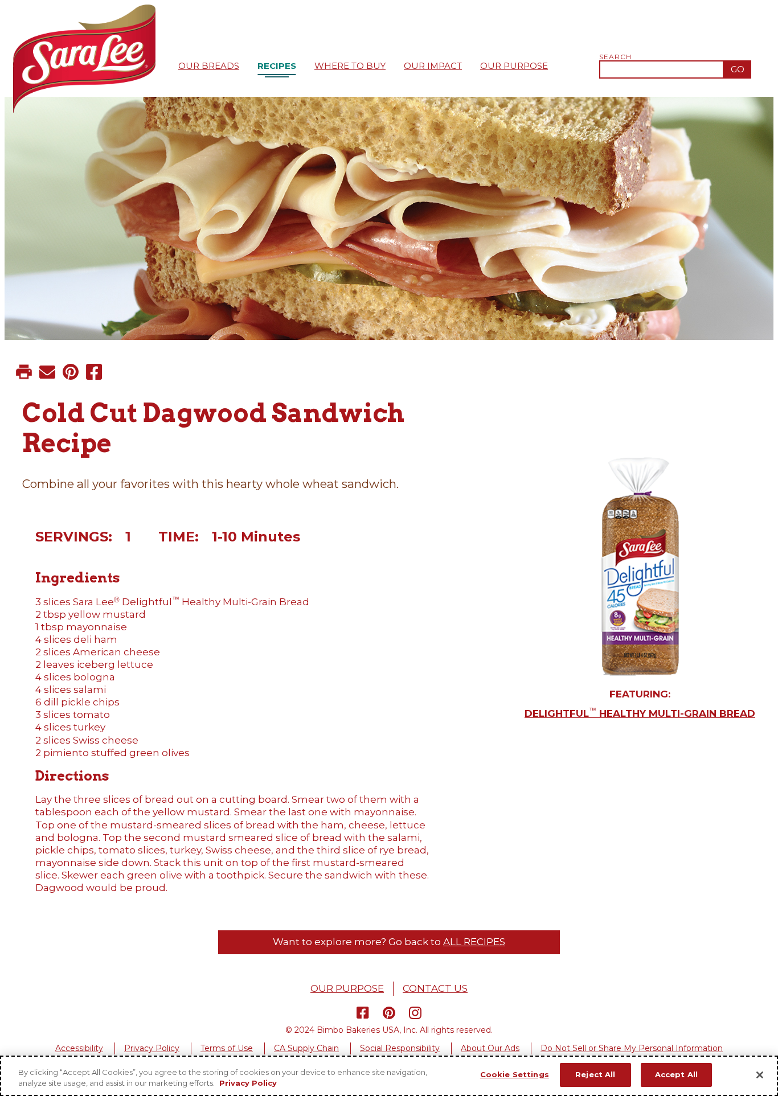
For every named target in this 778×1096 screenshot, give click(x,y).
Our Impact (433, 65)
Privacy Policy (151, 1048)
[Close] (759, 1074)
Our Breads (208, 65)
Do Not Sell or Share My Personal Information (631, 1048)
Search (615, 56)
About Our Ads (490, 1048)
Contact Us (435, 988)
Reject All (595, 1074)
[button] (24, 372)
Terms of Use (226, 1048)
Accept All (676, 1074)
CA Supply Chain (306, 1048)
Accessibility (79, 1048)
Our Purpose (514, 65)
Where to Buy (350, 65)
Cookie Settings (514, 1074)
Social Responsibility (400, 1048)
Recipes (276, 65)
